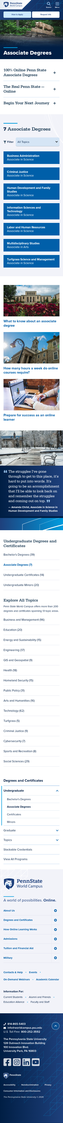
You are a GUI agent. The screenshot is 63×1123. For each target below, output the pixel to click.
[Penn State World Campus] (13, 4)
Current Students (13, 997)
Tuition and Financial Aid (18, 948)
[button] (48, 5)
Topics (8, 840)
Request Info (45, 14)
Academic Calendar (47, 979)
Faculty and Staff (40, 1002)
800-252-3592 (30, 1032)
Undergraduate (14, 790)
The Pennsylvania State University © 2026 (24, 1097)
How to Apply (17, 14)
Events (33, 972)
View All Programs (15, 859)
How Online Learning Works (20, 929)
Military (8, 958)
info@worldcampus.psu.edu (25, 1028)
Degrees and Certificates (23, 780)
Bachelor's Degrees (19, 799)
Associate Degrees (19, 807)
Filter (10, 142)
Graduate (10, 830)
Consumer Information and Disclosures (22, 1090)
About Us (9, 910)
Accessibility (9, 1084)
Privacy (48, 1084)
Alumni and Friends (40, 997)
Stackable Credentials (18, 849)
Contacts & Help (13, 972)
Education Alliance (14, 1002)
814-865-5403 (17, 1024)
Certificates (14, 814)
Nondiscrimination (30, 1084)
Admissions (10, 939)
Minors (11, 822)
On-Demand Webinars (17, 979)
